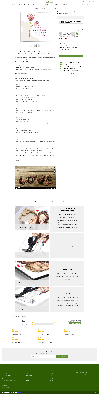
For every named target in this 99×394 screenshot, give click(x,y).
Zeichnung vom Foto (5, 378)
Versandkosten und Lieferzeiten (31, 378)
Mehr (71, 4)
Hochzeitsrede (4, 385)
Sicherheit (28, 382)
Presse (51, 375)
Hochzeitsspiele (65, 4)
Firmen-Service (53, 371)
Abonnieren (62, 356)
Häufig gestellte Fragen (54, 370)
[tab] (31, 45)
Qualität (27, 380)
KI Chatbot (3, 383)
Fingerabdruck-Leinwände (33, 4)
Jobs (51, 377)
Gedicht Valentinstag (5, 387)
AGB (27, 373)
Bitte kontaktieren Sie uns (20, 75)
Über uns (27, 370)
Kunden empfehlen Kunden (55, 382)
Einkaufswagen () (92, 1)
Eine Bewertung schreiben (75, 323)
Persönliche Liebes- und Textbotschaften (45, 8)
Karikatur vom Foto (14, 4)
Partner (51, 373)
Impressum (28, 371)
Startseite (36, 8)
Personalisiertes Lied (55, 4)
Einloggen (85, 1)
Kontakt (51, 380)
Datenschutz (28, 377)
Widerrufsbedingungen (30, 375)
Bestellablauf (28, 383)
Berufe (86, 4)
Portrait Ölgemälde (45, 4)
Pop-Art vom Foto (23, 4)
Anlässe (81, 4)
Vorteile (51, 378)
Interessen (76, 4)
